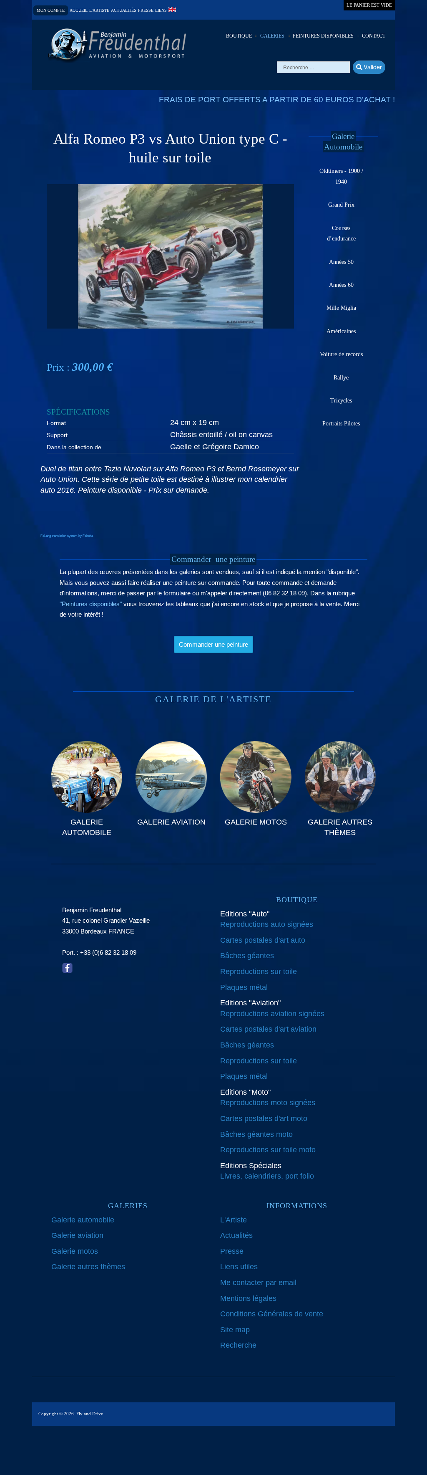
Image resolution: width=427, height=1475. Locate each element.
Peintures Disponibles (323, 36)
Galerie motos (74, 1251)
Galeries (272, 36)
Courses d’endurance (341, 233)
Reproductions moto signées (267, 1102)
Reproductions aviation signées (272, 1013)
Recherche (238, 1345)
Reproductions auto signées (266, 924)
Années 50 (341, 262)
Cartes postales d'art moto (263, 1118)
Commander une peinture (213, 644)
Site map (235, 1330)
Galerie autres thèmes (88, 1266)
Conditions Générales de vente (271, 1314)
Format (56, 423)
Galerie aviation (77, 1235)
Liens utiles (239, 1266)
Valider (372, 66)
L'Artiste (233, 1220)
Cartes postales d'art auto (262, 940)
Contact (373, 36)
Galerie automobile (82, 1220)
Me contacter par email (258, 1282)
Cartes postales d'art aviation (268, 1029)
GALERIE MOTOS (256, 822)
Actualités (123, 10)
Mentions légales (248, 1298)
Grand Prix (341, 205)
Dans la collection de (74, 447)
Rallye (341, 377)
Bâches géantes (247, 955)
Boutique (239, 36)
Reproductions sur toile (258, 971)
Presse (145, 10)
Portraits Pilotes (341, 423)
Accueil (79, 10)
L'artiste (99, 10)
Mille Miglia (341, 308)
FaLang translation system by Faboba (66, 536)
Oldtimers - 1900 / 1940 (341, 176)
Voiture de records (341, 354)
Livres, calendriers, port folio (267, 1176)
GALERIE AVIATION (171, 822)
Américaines (341, 331)
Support (57, 435)
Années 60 (341, 285)
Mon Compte (51, 10)
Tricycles (341, 400)
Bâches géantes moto (256, 1134)
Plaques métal (244, 987)
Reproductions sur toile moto (268, 1150)
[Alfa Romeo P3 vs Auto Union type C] (170, 256)
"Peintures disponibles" (91, 603)
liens (161, 10)
